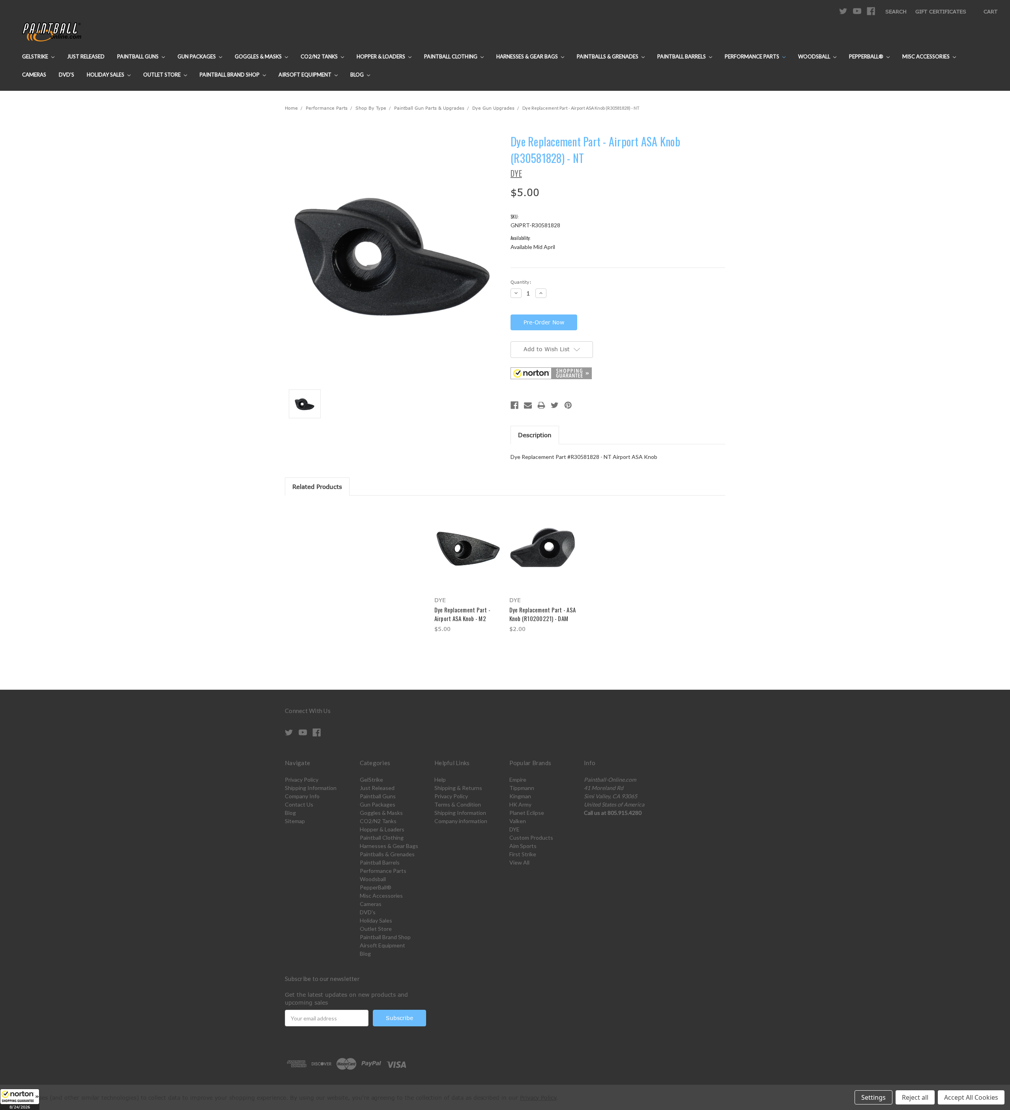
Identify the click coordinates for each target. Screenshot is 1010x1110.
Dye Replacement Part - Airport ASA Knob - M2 (462, 614)
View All (519, 862)
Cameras (34, 74)
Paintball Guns (138, 56)
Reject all (915, 1097)
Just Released (86, 56)
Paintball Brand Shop (230, 74)
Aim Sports (523, 845)
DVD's (66, 74)
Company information (460, 821)
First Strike (522, 854)
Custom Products (531, 837)
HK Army (520, 804)
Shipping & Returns (458, 787)
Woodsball (814, 56)
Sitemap (295, 821)
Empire (517, 779)
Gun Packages (197, 56)
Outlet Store (162, 74)
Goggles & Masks (259, 56)
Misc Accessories (926, 56)
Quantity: (521, 282)
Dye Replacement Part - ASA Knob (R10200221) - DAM (542, 614)
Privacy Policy (301, 779)
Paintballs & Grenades (608, 56)
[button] (19, 1099)
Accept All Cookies (971, 1097)
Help (440, 779)
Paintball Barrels (682, 56)
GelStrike (35, 56)
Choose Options (467, 554)
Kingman (520, 796)
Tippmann (521, 787)
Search (896, 11)
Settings (873, 1097)
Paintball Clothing (451, 56)
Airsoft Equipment (306, 74)
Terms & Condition (457, 804)
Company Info (302, 796)
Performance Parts (752, 56)
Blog (357, 74)
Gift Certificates (940, 11)
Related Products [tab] (317, 486)
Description (535, 434)
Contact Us (299, 804)
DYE (514, 829)
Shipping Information (311, 787)
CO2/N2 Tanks (320, 56)
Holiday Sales (106, 74)
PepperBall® (867, 56)
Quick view (467, 540)
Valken (517, 821)
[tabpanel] (467, 570)
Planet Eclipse (526, 812)
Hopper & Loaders (381, 56)
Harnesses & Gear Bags (527, 56)
